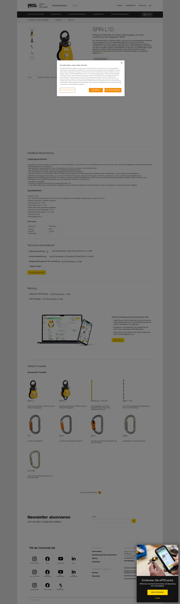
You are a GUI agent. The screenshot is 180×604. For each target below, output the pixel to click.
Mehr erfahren (157, 592)
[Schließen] (121, 63)
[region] (91, 78)
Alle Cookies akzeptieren (113, 90)
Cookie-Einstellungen (67, 90)
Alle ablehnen (96, 90)
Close (157, 598)
